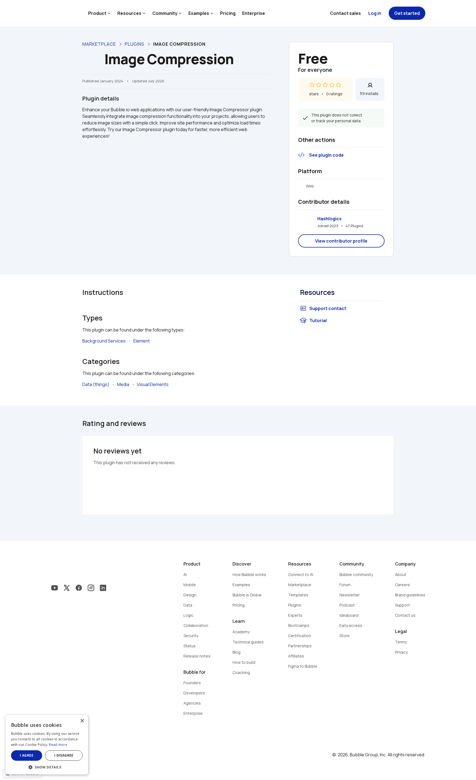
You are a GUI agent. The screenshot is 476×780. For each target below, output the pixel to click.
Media (123, 384)
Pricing (228, 13)
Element (141, 341)
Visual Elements (153, 384)
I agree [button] (26, 755)
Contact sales (345, 13)
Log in (374, 13)
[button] (47, 766)
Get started (407, 13)
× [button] (82, 721)
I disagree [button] (64, 755)
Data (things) (95, 384)
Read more (58, 744)
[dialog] (47, 744)
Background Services (104, 341)
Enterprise (253, 13)
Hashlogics (329, 219)
